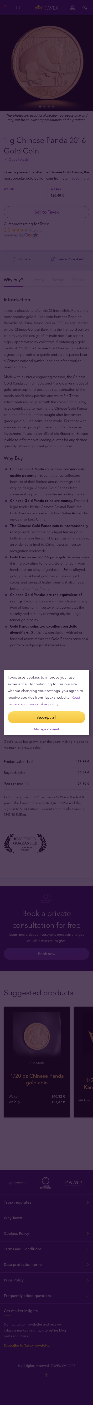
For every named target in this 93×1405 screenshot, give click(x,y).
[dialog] (46, 702)
